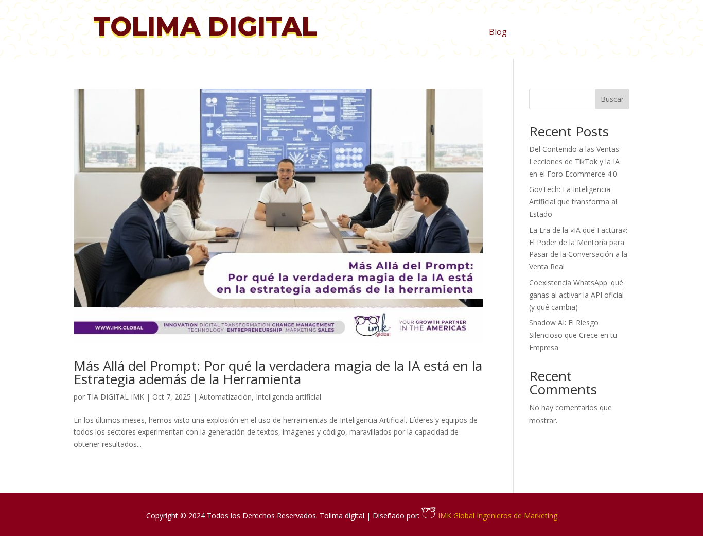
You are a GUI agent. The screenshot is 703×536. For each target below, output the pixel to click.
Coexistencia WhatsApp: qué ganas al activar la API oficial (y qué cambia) (576, 295)
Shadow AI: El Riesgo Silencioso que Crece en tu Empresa (573, 335)
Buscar (612, 99)
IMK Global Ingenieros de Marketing (496, 516)
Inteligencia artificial (288, 397)
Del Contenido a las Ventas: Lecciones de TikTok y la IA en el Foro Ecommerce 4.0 (575, 161)
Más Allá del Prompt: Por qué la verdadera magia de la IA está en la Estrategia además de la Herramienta (278, 372)
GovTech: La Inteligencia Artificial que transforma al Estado (573, 201)
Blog (498, 33)
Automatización (225, 397)
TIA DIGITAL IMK (115, 397)
